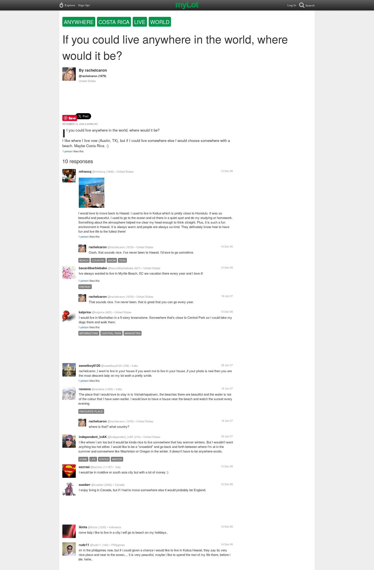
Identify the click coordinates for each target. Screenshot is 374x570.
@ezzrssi (96, 467)
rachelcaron (96, 70)
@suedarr (97, 485)
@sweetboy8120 (111, 366)
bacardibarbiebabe (93, 268)
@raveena (98, 389)
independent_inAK (93, 436)
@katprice (98, 312)
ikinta (83, 527)
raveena (85, 388)
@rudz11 (95, 545)
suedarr (84, 484)
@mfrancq (98, 171)
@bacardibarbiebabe (120, 268)
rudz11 (84, 544)
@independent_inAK (120, 437)
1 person (67, 151)
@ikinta (92, 527)
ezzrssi (84, 466)
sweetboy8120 (89, 365)
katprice (85, 312)
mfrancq (85, 171)
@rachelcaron (88, 76)
